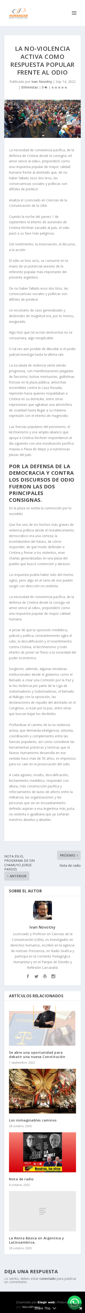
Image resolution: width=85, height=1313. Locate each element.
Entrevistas (29, 87)
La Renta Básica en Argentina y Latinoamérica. (36, 1240)
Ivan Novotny (41, 81)
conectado (47, 1278)
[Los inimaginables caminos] (42, 1091)
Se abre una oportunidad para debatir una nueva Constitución (37, 1054)
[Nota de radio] (42, 1152)
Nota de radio (21, 1179)
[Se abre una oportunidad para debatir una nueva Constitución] (42, 1026)
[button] (75, 1303)
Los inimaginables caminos (33, 1120)
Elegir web (46, 1302)
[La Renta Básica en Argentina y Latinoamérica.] (42, 1211)
